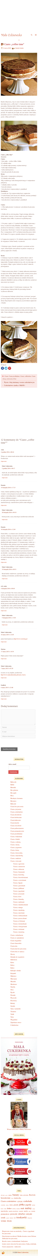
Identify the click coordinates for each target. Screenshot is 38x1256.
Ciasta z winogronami (20, 926)
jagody (28, 1204)
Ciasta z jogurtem (16, 847)
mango (33, 1208)
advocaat (3, 1195)
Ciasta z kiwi (17, 896)
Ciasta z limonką (18, 899)
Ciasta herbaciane (16, 817)
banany (16, 1194)
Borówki (32, 1195)
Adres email (12, 764)
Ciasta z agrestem (18, 864)
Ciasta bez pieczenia (17, 806)
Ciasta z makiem (16, 858)
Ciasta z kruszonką (16, 853)
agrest (6, 1195)
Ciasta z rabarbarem (17, 935)
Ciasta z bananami (19, 872)
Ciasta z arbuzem (18, 869)
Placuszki (14, 998)
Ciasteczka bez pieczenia (18, 949)
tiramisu (11, 1218)
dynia (11, 1205)
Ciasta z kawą (15, 850)
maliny (28, 1208)
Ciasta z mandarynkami (20, 905)
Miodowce (14, 984)
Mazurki (13, 981)
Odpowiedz (4, 461)
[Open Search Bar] (32, 34)
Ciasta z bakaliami (16, 836)
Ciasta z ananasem (19, 866)
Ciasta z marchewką (17, 856)
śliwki (9, 1220)
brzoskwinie (5, 1198)
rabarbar (21, 1213)
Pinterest (9, 368)
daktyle (7, 1205)
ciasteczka (17, 1198)
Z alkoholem (14, 1025)
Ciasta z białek (15, 839)
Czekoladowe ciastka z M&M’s (14, 385)
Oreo (12, 990)
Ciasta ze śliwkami (19, 921)
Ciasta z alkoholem (25, 376)
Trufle (12, 1014)
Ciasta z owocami (16, 861)
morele (21, 1211)
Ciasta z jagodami (18, 891)
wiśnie (3, 1220)
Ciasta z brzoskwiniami (20, 877)
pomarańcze (5, 1214)
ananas (10, 1195)
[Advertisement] (19, 17)
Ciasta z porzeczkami (20, 918)
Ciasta (6, 376)
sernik (3, 1217)
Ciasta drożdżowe (16, 815)
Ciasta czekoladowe (17, 812)
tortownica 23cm (11, 379)
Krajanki (13, 973)
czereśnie (3, 1205)
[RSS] (3, 1252)
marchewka (4, 1211)
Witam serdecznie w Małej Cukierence (19, 1129)
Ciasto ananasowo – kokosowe (11, 1247)
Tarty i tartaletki (16, 1009)
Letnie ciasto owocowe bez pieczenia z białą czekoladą (19, 1244)
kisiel (5, 1208)
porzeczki (13, 1214)
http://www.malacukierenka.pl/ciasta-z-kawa (13, 675)
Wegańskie (14, 1020)
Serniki (13, 1006)
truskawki (21, 1217)
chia (12, 1198)
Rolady (13, 1003)
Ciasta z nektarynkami (20, 916)
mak (22, 1208)
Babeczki (13, 782)
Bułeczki (13, 804)
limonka (18, 1208)
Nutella (13, 987)
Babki (12, 785)
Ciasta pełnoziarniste (17, 828)
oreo (29, 1211)
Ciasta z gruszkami (19, 886)
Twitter (6, 368)
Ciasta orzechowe (16, 826)
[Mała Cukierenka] (12, 35)
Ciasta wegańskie (16, 941)
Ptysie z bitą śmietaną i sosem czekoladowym (19, 382)
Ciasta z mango (18, 907)
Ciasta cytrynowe (16, 809)
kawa (2, 1208)
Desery (13, 954)
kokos (9, 1208)
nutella (26, 1211)
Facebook (2, 368)
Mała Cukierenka (23, 1252)
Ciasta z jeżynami (18, 894)
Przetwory (14, 1001)
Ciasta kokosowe (16, 820)
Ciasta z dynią (15, 845)
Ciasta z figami (17, 883)
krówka (14, 1208)
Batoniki (13, 787)
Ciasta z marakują (18, 910)
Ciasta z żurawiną (18, 932)
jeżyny (33, 1205)
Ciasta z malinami (18, 902)
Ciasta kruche (15, 823)
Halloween (14, 960)
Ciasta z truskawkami (20, 924)
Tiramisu (13, 1011)
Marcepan (14, 979)
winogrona (29, 1218)
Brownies (13, 801)
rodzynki (29, 1214)
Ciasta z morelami (18, 913)
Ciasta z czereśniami (19, 880)
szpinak (7, 1218)
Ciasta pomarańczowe (17, 831)
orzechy (33, 1211)
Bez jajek (13, 793)
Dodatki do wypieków (17, 957)
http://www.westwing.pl (20, 639)
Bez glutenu (14, 790)
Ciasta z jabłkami (18, 888)
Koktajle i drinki (16, 970)
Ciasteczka (14, 946)
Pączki (13, 992)
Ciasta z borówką (18, 875)
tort (15, 1218)
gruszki (16, 1205)
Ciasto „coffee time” (14, 44)
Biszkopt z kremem (16, 798)
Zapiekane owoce (16, 1022)
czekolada (27, 1201)
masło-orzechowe (13, 1211)
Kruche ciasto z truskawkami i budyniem (15, 1241)
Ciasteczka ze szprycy (17, 951)
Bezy (12, 796)
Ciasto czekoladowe (8, 1201)
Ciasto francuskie (16, 943)
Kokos (12, 968)
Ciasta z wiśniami (18, 929)
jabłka (22, 1204)
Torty (12, 1017)
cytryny (20, 1201)
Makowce (13, 976)
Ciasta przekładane (14, 376)
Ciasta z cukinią (16, 842)
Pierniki (13, 995)
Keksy (12, 965)
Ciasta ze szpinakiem (17, 938)
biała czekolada (24, 1195)
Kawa (12, 962)
